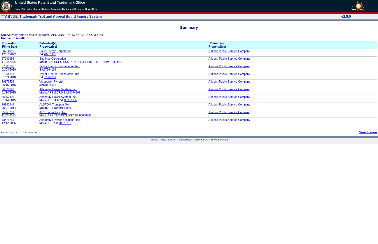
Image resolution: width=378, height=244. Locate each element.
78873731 (8, 119)
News (88, 9)
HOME (154, 139)
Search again (368, 132)
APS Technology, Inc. (53, 112)
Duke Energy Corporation (55, 51)
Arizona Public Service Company (229, 51)
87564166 (8, 66)
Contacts (55, 9)
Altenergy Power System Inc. (58, 89)
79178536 (8, 81)
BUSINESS (185, 139)
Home (18, 9)
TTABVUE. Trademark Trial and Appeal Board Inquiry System (51, 16)
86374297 (8, 89)
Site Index (27, 9)
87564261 (8, 74)
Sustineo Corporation (52, 58)
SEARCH (172, 139)
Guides (46, 9)
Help (94, 9)
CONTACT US (201, 139)
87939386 (8, 58)
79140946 (8, 104)
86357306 (8, 97)
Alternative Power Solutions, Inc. (60, 119)
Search (37, 9)
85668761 (8, 112)
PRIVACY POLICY (219, 139)
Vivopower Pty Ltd (51, 81)
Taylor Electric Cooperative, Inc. (59, 66)
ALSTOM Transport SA (54, 104)
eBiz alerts (78, 9)
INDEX (163, 139)
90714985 (8, 51)
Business (66, 9)
